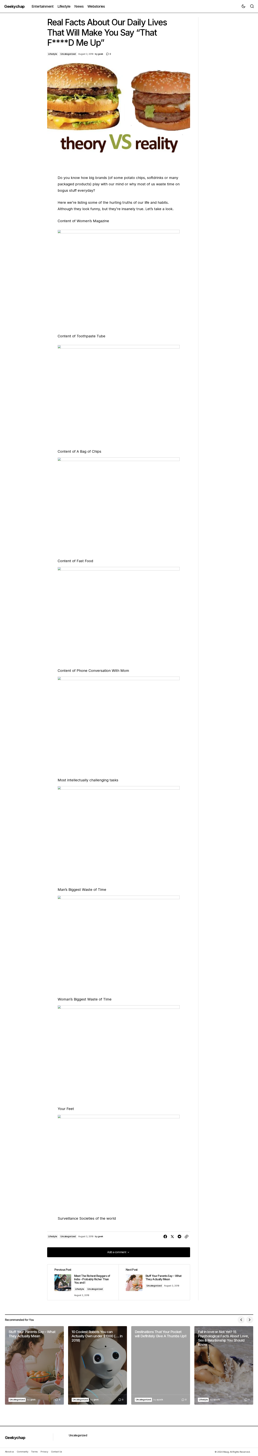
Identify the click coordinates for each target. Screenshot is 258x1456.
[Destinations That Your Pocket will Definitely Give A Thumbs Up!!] (160, 1365)
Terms (34, 1451)
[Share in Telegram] (179, 1236)
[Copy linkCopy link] (186, 1236)
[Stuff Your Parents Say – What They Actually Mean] (34, 1365)
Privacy (44, 1451)
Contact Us (56, 1451)
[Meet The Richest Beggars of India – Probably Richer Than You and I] (83, 1282)
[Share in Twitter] (172, 1236)
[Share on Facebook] (165, 1236)
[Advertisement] (226, 70)
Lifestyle (52, 54)
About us (9, 1451)
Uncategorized (68, 54)
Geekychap (14, 6)
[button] (243, 6)
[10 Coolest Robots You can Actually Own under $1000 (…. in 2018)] (97, 1365)
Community (22, 1451)
